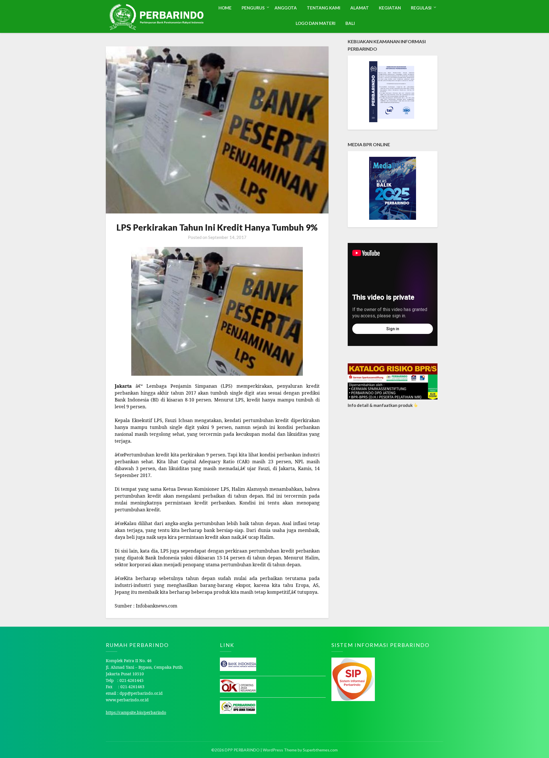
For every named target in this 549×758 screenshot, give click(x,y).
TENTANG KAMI (323, 7)
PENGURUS (253, 7)
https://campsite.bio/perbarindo (136, 712)
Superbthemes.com (320, 749)
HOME (225, 7)
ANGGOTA (285, 7)
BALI (350, 23)
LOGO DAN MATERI (315, 23)
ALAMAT (359, 7)
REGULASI (421, 7)
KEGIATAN (390, 7)
